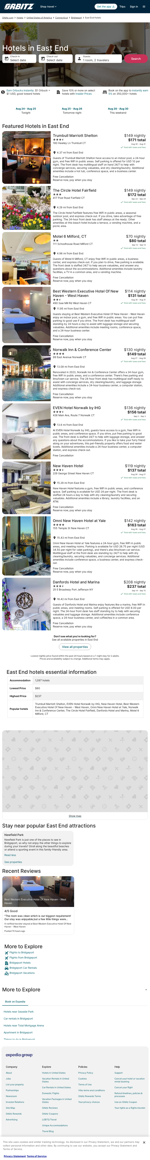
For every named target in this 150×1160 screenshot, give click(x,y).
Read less (10, 855)
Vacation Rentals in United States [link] (55, 1080)
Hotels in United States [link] (53, 1072)
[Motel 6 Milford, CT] (75, 258)
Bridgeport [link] (76, 17)
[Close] (144, 1142)
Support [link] (119, 1072)
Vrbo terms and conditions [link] (91, 1090)
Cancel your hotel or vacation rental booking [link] (130, 1080)
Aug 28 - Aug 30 (118, 108)
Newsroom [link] (11, 1096)
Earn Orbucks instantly (20, 90)
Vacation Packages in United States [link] (57, 1100)
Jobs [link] (8, 1078)
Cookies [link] (82, 1078)
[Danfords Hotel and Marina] (75, 604)
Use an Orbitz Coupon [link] (126, 1102)
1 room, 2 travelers (96, 60)
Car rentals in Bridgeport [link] (18, 1018)
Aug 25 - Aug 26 (72, 108)
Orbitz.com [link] (7, 17)
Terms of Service (37, 1156)
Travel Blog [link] (48, 1131)
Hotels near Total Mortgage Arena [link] (24, 1025)
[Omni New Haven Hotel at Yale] (75, 546)
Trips (122, 6)
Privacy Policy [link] (85, 1072)
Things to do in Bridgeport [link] (19, 1039)
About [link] (9, 1072)
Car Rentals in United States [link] (56, 1087)
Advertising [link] (11, 1119)
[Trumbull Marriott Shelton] (75, 157)
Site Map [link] (10, 1107)
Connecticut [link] (61, 17)
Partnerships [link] (12, 1090)
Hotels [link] (20, 17)
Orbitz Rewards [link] (14, 1113)
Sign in (134, 6)
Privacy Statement (15, 1156)
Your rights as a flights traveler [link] (130, 1107)
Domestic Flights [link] (50, 1093)
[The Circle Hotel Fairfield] (75, 208)
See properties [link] (13, 861)
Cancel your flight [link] (124, 1087)
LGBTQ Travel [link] (49, 1119)
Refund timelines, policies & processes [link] (128, 1095)
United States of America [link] (39, 17)
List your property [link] (15, 1084)
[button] (75, 989)
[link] (75, 953)
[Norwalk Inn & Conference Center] (75, 373)
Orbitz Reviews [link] (50, 1107)
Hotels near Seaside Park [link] (19, 1011)
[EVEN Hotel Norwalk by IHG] (75, 431)
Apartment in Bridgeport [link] (18, 1032)
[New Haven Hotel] (75, 488)
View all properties (75, 647)
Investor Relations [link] (15, 1102)
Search (136, 58)
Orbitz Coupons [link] (50, 1113)
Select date (18, 60)
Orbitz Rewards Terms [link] (89, 1096)
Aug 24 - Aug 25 (26, 108)
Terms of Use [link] (85, 1084)
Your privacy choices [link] (89, 1102)
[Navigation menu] (144, 6)
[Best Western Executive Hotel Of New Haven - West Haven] (75, 315)
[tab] (15, 1002)
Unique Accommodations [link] (55, 1125)
